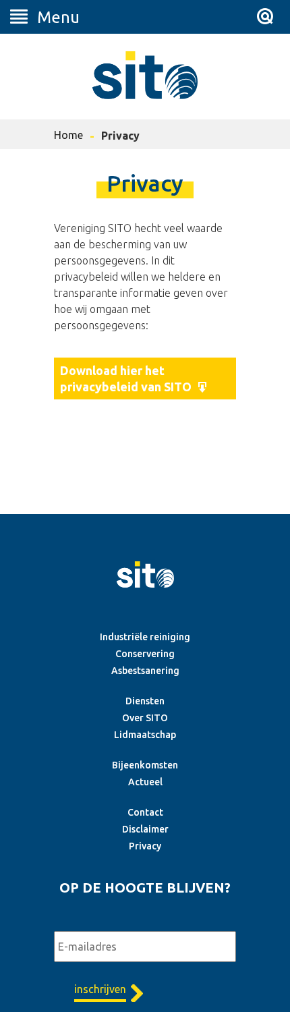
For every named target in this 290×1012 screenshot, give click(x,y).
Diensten (145, 701)
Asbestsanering (145, 670)
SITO (145, 75)
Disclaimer (145, 829)
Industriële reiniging (145, 636)
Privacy (145, 846)
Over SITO (145, 717)
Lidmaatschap (145, 734)
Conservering (145, 653)
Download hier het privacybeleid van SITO (126, 378)
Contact (145, 812)
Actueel (145, 782)
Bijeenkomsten (145, 765)
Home (68, 135)
